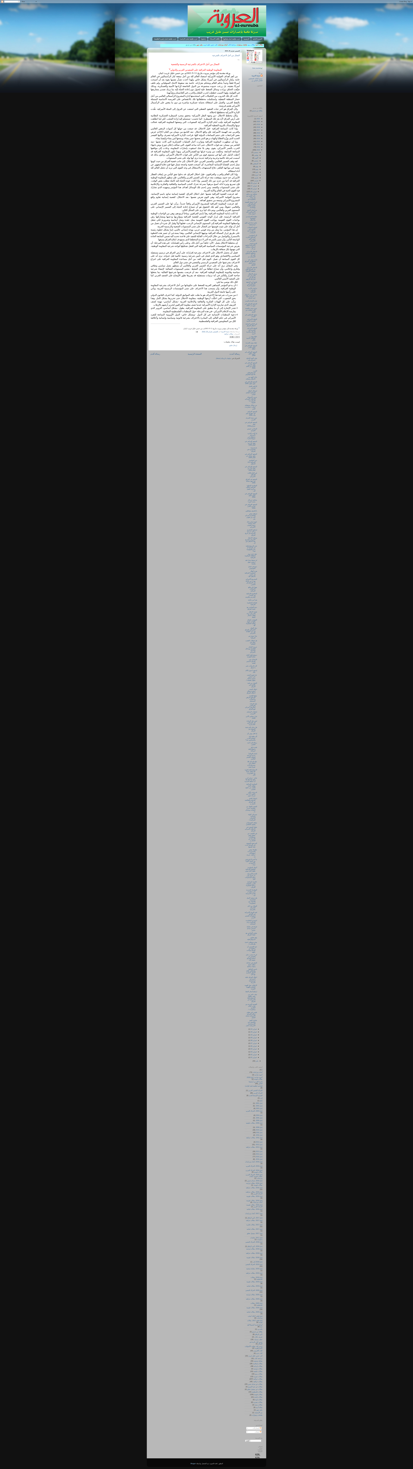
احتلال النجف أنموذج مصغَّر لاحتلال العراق (252, 691)
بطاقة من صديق (257, 111)
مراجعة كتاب (186, 45)
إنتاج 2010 (259, 1130)
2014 (258, 138)
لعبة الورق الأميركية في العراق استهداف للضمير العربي (251, 915)
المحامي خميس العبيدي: (252, 429)
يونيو (256, 169)
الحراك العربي (257, 1093)
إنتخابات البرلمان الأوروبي (252, 712)
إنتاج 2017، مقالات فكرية (254, 1225)
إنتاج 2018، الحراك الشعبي (253, 1242)
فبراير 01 (253, 1057)
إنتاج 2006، (258, 1120)
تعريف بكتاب (258, 1337)
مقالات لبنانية (258, 1397)
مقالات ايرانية (256, 45)
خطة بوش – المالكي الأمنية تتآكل (251, 338)
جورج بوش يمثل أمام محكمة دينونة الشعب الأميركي (252, 524)
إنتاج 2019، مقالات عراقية (254, 1273)
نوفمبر (256, 155)
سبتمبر (256, 161)
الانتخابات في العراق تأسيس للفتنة (251, 661)
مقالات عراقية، (257, 1381)
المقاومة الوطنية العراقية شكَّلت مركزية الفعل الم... (251, 488)
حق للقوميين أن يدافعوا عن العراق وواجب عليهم (252, 949)
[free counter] (257, 68)
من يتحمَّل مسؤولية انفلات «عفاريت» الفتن (251, 406)
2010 (258, 150)
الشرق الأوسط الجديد (255, 1095)
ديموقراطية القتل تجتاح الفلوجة (251, 656)
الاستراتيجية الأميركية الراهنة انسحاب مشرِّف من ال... (251, 246)
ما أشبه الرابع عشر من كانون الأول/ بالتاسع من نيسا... (251, 862)
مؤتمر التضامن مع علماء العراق (251, 934)
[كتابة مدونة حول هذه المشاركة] (237, 337)
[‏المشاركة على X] (235, 337)
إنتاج (261, 1100)
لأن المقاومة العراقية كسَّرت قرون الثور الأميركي (251, 238)
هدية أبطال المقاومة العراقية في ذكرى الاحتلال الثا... (251, 573)
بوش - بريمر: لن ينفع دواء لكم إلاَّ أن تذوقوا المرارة (251, 779)
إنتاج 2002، (258, 1106)
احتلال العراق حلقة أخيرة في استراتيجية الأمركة (251, 979)
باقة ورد (259, 1329)
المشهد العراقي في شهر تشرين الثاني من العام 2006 (251, 365)
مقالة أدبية (259, 1407)
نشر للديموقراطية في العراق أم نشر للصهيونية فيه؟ (251, 548)
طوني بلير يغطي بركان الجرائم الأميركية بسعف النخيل (251, 1015)
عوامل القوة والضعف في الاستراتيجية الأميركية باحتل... (251, 1022)
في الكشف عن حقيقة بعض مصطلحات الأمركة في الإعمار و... (252, 837)
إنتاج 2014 (259, 1154)
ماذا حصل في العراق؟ (252, 637)
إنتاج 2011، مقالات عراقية (254, 1137)
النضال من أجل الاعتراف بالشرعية (226, 55)
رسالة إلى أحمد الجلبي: (252, 743)
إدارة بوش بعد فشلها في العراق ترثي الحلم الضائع (251, 262)
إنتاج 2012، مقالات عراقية (254, 1147)
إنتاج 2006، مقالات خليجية (254, 1123)
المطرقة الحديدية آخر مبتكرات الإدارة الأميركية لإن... (251, 892)
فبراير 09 (253, 1037)
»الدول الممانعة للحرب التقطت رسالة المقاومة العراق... (251, 884)
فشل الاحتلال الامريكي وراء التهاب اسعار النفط (252, 614)
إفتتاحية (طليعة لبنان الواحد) (253, 1086)
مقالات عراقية (228, 334)
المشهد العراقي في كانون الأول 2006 (251, 353)
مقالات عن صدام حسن (255, 1384)
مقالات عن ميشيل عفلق (254, 1389)
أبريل (256, 175)
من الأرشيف (258, 1412)
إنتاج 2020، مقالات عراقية (254, 1299)
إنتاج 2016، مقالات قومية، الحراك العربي (254, 1205)
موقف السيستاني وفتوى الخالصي (251, 823)
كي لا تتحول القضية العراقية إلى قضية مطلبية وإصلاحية (251, 204)
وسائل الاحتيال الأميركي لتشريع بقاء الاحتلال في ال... (251, 540)
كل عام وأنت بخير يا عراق (251, 666)
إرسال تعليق (233, 345)
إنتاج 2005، (258, 1118)
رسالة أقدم (155, 354)
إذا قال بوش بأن (252, 733)
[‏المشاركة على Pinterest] (231, 337)
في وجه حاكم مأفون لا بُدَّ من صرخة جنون (251, 793)
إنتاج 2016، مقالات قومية (254, 1196)
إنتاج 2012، (258, 1144)
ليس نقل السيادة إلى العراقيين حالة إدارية (252, 722)
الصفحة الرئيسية (195, 354)
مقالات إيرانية (258, 1366)
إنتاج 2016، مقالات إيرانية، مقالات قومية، (254, 1184)
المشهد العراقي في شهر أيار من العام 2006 (251, 443)
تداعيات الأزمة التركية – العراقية (252, 290)
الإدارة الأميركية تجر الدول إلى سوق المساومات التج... (251, 876)
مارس (256, 178)
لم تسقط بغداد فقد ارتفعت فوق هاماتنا (251, 562)
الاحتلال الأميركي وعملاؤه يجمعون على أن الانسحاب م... (251, 254)
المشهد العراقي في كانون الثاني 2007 (251, 347)
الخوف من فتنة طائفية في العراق (252, 684)
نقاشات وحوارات (196, 45)
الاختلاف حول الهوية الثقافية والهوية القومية (251, 987)
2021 (258, 119)
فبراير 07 (253, 1043)
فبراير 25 (253, 191)
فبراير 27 (253, 186)
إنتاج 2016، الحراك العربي (254, 1166)
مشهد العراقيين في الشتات (251, 315)
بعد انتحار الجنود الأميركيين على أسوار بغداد (251, 211)
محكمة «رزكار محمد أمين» (252, 501)
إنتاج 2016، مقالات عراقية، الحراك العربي (253, 1193)
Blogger (193, 1463)
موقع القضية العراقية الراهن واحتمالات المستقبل (251, 698)
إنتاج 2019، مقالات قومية (254, 1282)
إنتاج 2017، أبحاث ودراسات (253, 1213)
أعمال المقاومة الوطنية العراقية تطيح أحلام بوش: (251, 869)
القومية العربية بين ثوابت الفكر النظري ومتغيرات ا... (251, 1006)
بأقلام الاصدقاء (215, 39)
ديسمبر (255, 152)
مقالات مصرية (257, 1402)
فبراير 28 (253, 183)
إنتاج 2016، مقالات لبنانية (254, 1209)
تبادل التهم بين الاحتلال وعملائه (251, 378)
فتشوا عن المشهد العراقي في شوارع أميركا (251, 283)
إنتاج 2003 (259, 1108)
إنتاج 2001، (258, 1103)
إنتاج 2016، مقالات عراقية (254, 1188)
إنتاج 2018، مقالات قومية (254, 1257)
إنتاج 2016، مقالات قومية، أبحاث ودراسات (254, 1201)
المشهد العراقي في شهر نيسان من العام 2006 (251, 455)
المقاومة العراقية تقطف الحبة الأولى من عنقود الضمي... (251, 786)
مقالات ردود (205, 45)
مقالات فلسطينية (257, 1392)
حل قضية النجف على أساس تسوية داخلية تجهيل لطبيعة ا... (251, 677)
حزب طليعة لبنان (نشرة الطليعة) (165, 39)
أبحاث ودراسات (257, 1072)
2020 (258, 121)
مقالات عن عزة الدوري (255, 1387)
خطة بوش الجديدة (251, 343)
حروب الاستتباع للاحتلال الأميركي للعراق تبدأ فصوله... (251, 399)
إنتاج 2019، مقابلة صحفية (254, 1269)
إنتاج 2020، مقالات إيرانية (254, 1294)
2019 (258, 124)
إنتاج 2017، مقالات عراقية (254, 1220)
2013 (258, 141)
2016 (258, 133)
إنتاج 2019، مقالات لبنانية (254, 1286)
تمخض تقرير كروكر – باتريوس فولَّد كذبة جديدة (251, 296)
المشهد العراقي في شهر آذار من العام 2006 (251, 468)
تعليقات (257, 1432)
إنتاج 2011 (259, 1132)
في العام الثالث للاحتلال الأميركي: (252, 474)
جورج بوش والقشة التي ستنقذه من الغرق (251, 310)
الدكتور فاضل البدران (253, 387)
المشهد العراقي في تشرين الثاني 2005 (251, 506)
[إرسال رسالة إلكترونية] (197, 331)
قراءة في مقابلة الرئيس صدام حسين (252, 928)
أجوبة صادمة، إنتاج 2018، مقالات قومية (254, 1078)
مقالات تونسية (258, 1369)
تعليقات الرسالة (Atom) (223, 358)
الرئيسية (246, 39)
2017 (258, 130)
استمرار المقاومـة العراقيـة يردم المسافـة (251, 922)
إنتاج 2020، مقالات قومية (254, 1307)
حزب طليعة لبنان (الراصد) (188, 39)
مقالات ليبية (258, 1399)
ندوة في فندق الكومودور (252, 567)
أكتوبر (256, 158)
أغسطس (255, 164)
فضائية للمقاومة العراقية (252, 603)
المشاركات (256, 1428)
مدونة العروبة (225, 331)
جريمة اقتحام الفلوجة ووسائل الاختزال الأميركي (251, 649)
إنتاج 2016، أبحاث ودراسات (253, 1162)
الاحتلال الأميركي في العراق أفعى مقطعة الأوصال (251, 269)
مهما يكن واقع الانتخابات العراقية (252, 589)
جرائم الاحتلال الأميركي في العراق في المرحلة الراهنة (251, 276)
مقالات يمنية (258, 1405)
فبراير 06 (253, 1046)
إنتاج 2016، (258, 1159)
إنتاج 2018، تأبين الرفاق (254, 1246)
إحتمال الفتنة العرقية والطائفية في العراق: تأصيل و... (251, 801)
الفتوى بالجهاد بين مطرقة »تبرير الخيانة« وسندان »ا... (251, 809)
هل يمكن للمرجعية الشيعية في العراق (251, 729)
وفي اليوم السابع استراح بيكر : (252, 359)
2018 (258, 127)
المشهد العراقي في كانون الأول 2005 (251, 495)
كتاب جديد (259, 1353)
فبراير (256, 181)
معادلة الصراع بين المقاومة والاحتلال (251, 218)
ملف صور (259, 1410)
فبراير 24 (253, 1029)
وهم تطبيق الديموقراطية (252, 938)
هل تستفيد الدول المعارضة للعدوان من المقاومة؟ (252, 900)
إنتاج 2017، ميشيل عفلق (254, 1233)
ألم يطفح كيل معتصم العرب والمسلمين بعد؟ (251, 738)
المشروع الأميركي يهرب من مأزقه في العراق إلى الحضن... (251, 581)
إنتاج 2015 (259, 1156)
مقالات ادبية (213, 45)
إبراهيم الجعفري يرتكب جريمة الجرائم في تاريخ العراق (251, 532)
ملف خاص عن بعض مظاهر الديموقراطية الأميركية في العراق (252, 998)
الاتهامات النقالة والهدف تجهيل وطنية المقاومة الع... (251, 622)
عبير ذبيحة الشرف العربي (251, 418)
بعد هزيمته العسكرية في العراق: (252, 449)
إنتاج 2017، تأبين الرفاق (254, 1218)
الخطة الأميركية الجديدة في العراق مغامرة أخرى (251, 331)
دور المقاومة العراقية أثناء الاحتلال (252, 462)
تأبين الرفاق (258, 1334)
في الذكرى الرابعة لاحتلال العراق (251, 324)
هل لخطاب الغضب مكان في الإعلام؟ (251, 642)
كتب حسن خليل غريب (164, 45)
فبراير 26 (253, 189)
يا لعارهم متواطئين (251, 511)
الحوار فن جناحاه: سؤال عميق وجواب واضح (251, 964)
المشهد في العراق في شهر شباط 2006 (251, 481)
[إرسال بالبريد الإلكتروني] (239, 337)
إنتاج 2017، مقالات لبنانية (254, 1229)
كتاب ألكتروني (258, 1351)
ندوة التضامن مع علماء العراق (252, 608)
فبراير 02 (253, 1054)
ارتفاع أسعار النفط (251, 991)
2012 (258, 144)
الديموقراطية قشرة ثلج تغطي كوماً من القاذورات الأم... (251, 772)
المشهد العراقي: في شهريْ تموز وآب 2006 (251, 413)
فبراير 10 (253, 1035)
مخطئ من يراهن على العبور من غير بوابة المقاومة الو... (251, 196)
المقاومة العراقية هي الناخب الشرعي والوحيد (251, 595)
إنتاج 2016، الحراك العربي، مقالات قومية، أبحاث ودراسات (253, 1176)
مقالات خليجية (258, 1371)
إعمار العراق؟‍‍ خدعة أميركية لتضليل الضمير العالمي (251, 756)
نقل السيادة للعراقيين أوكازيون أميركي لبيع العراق (251, 706)
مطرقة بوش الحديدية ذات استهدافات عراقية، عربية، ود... (251, 853)
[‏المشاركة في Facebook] (233, 337)
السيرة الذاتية (257, 39)
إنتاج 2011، (259, 1135)
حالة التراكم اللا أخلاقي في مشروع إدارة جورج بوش (252, 764)
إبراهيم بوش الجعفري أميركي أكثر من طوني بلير (251, 516)
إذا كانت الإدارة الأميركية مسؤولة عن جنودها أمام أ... (251, 436)
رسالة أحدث (234, 354)
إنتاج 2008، (258, 1127)
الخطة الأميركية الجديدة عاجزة (252, 320)
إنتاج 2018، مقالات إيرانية (254, 1249)
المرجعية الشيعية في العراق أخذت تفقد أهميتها (251, 845)
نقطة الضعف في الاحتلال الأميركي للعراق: (251, 828)
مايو (256, 172)
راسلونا (203, 39)
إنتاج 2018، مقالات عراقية (254, 1253)
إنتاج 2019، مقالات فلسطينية (256, 1278)
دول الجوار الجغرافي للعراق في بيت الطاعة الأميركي (251, 630)
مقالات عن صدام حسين (235, 45)
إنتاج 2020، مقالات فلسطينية (256, 1304)
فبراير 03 (253, 1052)
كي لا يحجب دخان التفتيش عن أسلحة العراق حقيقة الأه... (251, 957)
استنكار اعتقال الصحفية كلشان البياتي (251, 392)
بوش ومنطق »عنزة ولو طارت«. (251, 943)
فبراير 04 (253, 1049)
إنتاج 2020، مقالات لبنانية (254, 1312)
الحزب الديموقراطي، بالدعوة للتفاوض (251, 372)
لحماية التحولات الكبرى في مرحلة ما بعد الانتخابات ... (252, 230)
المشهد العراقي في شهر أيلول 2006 (251, 382)
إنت (261, 1098)
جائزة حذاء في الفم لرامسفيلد (251, 223)
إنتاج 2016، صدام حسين (254, 1181)
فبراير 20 (253, 1032)
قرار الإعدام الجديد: (251, 301)
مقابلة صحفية (258, 1361)
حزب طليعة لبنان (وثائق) (231, 39)
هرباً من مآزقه (252, 600)
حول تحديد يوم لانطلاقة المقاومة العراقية (251, 555)
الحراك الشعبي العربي (255, 1090)
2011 (258, 147)
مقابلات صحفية (222, 45)
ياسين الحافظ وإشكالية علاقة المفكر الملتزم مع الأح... (251, 971)
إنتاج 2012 (259, 1142)
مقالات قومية (247, 45)
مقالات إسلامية (257, 1363)
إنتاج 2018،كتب (257, 1262)
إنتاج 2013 (259, 1151)
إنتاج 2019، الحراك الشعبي (253, 1264)
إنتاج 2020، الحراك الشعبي (253, 1290)
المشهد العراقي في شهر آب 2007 (251, 304)
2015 (258, 136)
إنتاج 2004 (259, 1115)
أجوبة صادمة (258, 1075)
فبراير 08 (253, 1040)
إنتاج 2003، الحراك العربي (254, 1111)
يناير (256, 1061)
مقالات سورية (258, 1376)
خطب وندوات (258, 1339)
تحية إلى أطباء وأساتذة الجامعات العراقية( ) (252, 817)
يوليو (256, 166)
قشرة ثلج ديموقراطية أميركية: (252, 749)
